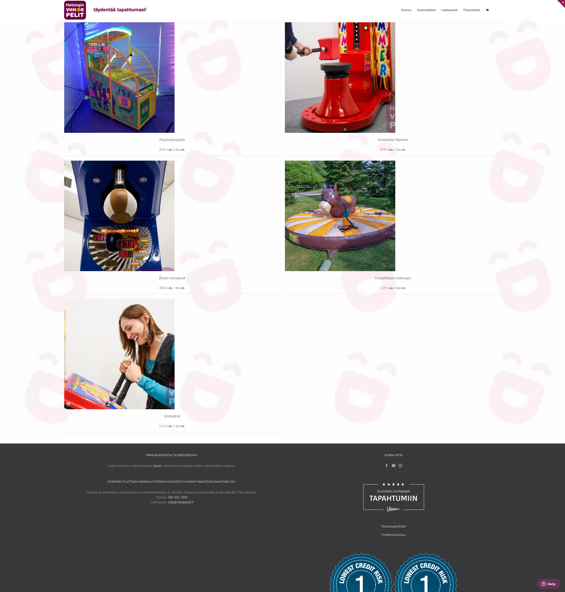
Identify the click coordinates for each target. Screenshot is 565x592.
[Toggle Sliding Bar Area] (561, 4)
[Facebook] (386, 465)
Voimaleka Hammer (392, 140)
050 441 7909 (178, 497)
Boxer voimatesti (172, 278)
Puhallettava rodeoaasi (393, 278)
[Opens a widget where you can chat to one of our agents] (548, 584)
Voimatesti (172, 416)
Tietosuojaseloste (393, 526)
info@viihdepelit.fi (180, 502)
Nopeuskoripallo (172, 140)
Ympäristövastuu (393, 535)
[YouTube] (393, 465)
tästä (157, 466)
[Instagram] (400, 465)
